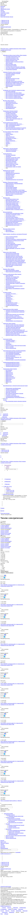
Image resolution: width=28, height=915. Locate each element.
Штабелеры (8, 829)
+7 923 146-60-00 (5, 23)
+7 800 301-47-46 (5, 20)
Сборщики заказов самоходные (15, 816)
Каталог (2, 840)
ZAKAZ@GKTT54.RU (6, 27)
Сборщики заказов (10, 814)
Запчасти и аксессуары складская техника (16, 835)
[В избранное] (3, 576)
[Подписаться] (2, 851)
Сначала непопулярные (6, 528)
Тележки (8, 823)
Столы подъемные (10, 817)
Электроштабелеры (13, 834)
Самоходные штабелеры (14, 831)
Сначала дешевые (5, 530)
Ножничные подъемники (14, 818)
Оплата (2, 844)
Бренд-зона (3, 841)
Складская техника (8, 813)
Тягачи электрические (11, 838)
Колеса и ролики (10, 836)
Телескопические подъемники (15, 822)
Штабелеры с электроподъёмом (15, 833)
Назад (7, 466)
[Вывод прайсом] (2, 574)
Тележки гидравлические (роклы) (16, 825)
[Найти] (2, 412)
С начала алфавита (5, 525)
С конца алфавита (5, 526)
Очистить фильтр (9, 572)
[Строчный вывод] (1, 574)
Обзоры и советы (5, 843)
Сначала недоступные (6, 533)
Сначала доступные (5, 534)
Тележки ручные (12, 826)
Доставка (3, 845)
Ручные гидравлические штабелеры (16, 830)
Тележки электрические (14, 827)
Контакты (3, 847)
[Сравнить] (3, 578)
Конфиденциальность (6, 906)
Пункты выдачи (4, 848)
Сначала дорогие (5, 532)
